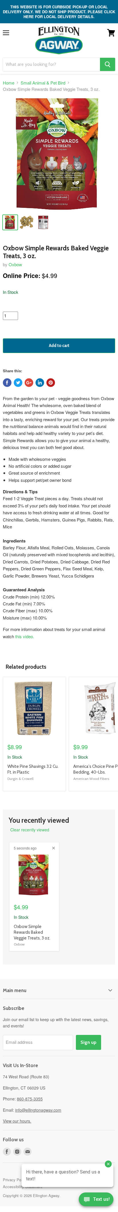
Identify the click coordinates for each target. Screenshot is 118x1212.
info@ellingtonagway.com (38, 1110)
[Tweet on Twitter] (18, 382)
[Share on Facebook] (7, 382)
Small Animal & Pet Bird (43, 83)
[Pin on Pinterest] (50, 382)
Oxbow (15, 264)
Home (8, 83)
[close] (53, 848)
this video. (24, 636)
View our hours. (17, 1121)
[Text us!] (96, 1200)
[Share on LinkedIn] (40, 382)
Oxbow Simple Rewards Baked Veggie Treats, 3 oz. (32, 932)
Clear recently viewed (29, 830)
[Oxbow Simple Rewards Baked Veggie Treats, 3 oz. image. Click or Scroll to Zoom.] (59, 154)
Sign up (88, 1042)
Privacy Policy (15, 1179)
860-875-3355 (30, 1099)
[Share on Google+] (29, 382)
